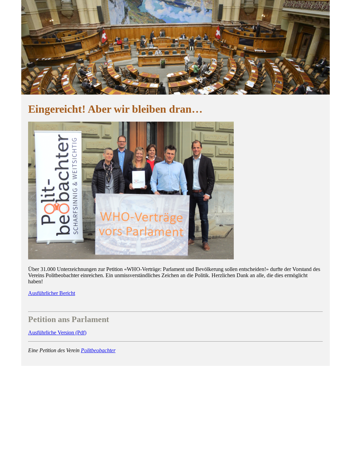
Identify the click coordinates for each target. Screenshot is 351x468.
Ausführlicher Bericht (51, 293)
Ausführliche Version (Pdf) (57, 332)
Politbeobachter (98, 350)
